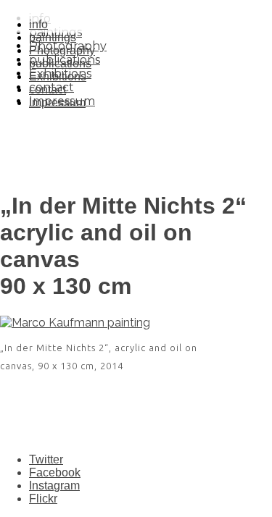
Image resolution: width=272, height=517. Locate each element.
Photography (62, 50)
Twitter (46, 459)
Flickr (43, 498)
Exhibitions (57, 76)
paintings (52, 37)
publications (60, 63)
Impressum (57, 102)
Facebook (55, 472)
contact (47, 89)
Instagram (54, 485)
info (38, 24)
